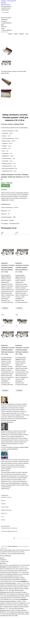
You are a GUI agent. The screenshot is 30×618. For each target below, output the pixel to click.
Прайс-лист (4, 513)
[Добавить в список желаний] (3, 305)
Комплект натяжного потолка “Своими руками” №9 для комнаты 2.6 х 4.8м (7, 267)
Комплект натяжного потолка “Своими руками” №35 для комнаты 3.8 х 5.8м (22, 350)
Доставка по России (6, 497)
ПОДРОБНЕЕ (6, 185)
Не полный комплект (6, 357)
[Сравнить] (3, 260)
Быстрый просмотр (3, 311)
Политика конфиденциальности (9, 531)
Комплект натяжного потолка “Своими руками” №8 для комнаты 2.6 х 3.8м (22, 267)
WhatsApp (3, 2)
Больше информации (5, 555)
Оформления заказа (6, 510)
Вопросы (3, 500)
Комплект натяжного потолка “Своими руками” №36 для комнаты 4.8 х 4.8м (7, 350)
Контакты (3, 503)
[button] (5, 308)
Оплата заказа (5, 507)
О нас (2, 516)
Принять (14, 555)
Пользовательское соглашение (9, 528)
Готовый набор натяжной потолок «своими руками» (14, 127)
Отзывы (3, 519)
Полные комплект (5, 275)
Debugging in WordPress (12, 574)
